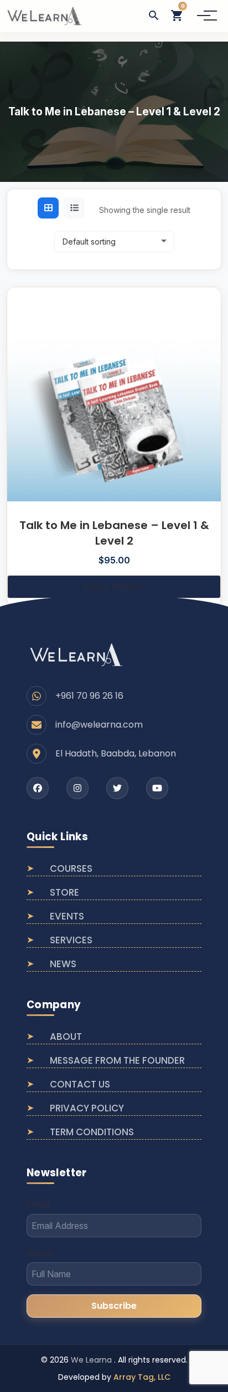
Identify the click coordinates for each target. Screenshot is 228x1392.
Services (71, 940)
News (63, 964)
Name (40, 1253)
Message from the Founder (117, 1060)
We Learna (92, 1359)
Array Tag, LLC (141, 1377)
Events (67, 916)
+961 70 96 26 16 (89, 695)
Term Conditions (92, 1132)
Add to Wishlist (112, 586)
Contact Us (80, 1084)
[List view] (74, 208)
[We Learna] (76, 654)
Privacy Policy (87, 1108)
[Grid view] (48, 208)
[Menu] (204, 15)
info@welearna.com (99, 724)
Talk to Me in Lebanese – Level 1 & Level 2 (114, 532)
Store (64, 892)
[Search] (154, 15)
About (66, 1036)
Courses (71, 868)
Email (38, 1204)
